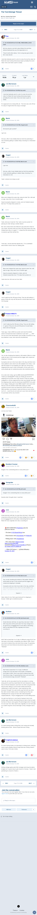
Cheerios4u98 (11, 405)
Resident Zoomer (12, 464)
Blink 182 (12, 18)
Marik (8, 118)
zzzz (7, 510)
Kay (21, 90)
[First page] (2, 29)
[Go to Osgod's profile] (3, 156)
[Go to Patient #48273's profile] (3, 315)
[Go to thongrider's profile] (3, 483)
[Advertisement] (18, 841)
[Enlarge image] (18, 432)
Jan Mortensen (11, 84)
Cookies (22, 910)
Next (31, 29)
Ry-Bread (23, 618)
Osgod (23, 125)
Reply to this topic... (10, 800)
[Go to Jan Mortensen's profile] (3, 85)
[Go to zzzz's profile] (3, 511)
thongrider (9, 482)
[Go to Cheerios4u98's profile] (3, 406)
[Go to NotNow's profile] (3, 612)
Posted (12, 38)
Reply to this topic (18, 23)
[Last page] (35, 29)
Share (9, 809)
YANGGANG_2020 (26, 42)
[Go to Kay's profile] (3, 37)
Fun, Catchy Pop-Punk (9, 16)
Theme (15, 910)
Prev (5, 29)
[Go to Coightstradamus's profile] (3, 741)
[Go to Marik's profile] (3, 119)
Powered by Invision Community (18, 912)
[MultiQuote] (2, 69)
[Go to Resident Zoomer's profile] (3, 465)
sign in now (5, 793)
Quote (7, 68)
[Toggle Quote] (4, 42)
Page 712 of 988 (18, 29)
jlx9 (22, 489)
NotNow (8, 611)
